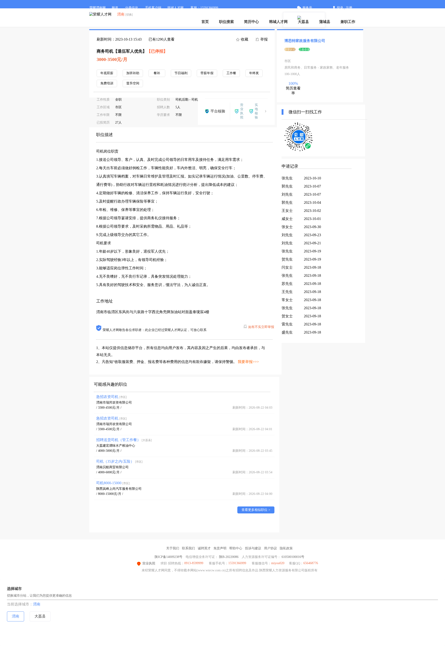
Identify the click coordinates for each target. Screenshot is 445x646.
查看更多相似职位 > (256, 510)
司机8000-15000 (113, 483)
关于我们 (172, 548)
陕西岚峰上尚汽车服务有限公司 (119, 488)
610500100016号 (293, 557)
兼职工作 (347, 22)
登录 (340, 8)
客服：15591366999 (204, 8)
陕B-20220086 (228, 557)
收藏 (244, 39)
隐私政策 (286, 548)
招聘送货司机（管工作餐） (124, 440)
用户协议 (270, 548)
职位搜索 (226, 22)
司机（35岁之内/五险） (119, 461)
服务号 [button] (307, 8)
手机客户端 (153, 8)
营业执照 (148, 563)
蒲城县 (324, 22)
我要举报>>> (248, 362)
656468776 (310, 563)
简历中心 (251, 22)
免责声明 (219, 548)
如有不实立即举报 (261, 327)
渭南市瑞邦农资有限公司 (114, 402)
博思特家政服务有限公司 (304, 41)
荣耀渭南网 (97, 8)
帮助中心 (235, 548)
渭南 (36, 604)
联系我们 (188, 548)
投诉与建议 (253, 548)
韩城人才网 (278, 22)
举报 (263, 39)
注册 (349, 8)
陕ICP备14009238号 (168, 557)
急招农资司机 (111, 397)
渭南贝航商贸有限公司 (112, 467)
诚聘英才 (204, 548)
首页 (205, 22)
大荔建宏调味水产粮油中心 (115, 445)
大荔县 (303, 22)
